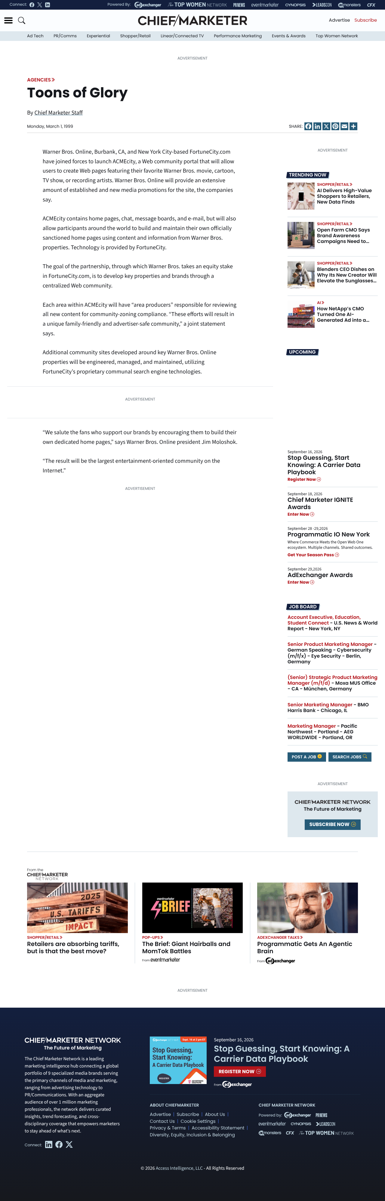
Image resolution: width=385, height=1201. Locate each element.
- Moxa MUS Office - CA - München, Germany (332, 683)
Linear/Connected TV (182, 36)
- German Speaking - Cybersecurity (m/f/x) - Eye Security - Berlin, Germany (332, 653)
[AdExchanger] (147, 5)
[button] (8, 20)
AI (319, 303)
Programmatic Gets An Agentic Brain (304, 947)
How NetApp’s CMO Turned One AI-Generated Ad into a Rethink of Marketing (342, 317)
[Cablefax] (371, 5)
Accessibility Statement (218, 1128)
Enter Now (299, 514)
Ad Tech (35, 36)
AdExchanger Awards (320, 575)
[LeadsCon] (321, 5)
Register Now (302, 480)
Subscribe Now (330, 824)
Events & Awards (289, 36)
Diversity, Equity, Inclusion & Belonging (192, 1135)
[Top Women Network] (197, 5)
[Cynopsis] (295, 5)
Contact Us (162, 1121)
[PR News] (239, 5)
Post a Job (304, 757)
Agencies (39, 79)
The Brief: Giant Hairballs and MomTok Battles (186, 947)
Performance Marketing (238, 36)
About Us (215, 1114)
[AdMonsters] (349, 5)
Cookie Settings (198, 1121)
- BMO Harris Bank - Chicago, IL (328, 707)
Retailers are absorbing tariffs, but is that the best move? (73, 947)
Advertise (339, 20)
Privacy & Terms (168, 1128)
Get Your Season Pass (311, 555)
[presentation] (301, 196)
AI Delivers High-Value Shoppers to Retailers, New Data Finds (344, 196)
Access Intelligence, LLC (179, 1168)
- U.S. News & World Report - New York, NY (332, 623)
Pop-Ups (151, 937)
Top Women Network (337, 36)
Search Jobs (347, 757)
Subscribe (366, 20)
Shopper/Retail (135, 36)
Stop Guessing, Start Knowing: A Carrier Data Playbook (324, 464)
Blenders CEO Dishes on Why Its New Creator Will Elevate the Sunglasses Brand (347, 278)
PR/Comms (65, 36)
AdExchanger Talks (278, 937)
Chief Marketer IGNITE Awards (320, 503)
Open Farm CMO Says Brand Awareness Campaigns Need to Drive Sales (343, 238)
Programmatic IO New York (329, 534)
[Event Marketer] (265, 5)
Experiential (98, 36)
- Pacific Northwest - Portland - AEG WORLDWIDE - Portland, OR (322, 732)
